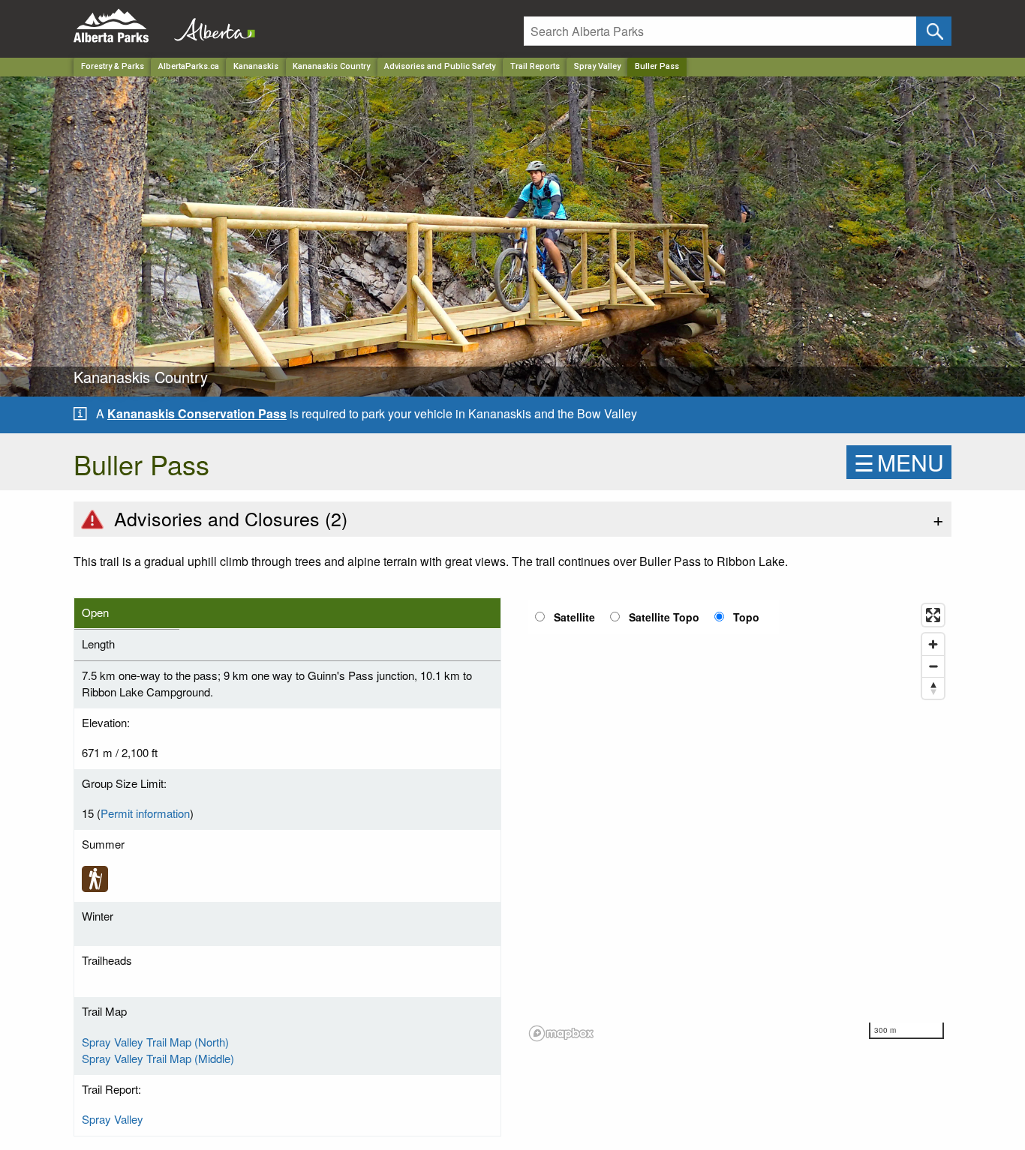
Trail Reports (535, 66)
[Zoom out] (933, 666)
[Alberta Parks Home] (120, 25)
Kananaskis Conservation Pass (197, 413)
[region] (737, 822)
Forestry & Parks (112, 66)
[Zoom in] (933, 644)
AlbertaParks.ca (188, 66)
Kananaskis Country (331, 66)
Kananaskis (255, 66)
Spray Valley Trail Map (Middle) (158, 1058)
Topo (746, 616)
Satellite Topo (664, 616)
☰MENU (899, 462)
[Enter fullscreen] (933, 615)
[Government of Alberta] (210, 25)
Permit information (145, 813)
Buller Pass (657, 66)
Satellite (574, 616)
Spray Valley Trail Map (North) (155, 1042)
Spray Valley (597, 66)
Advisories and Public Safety (439, 66)
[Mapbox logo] (561, 1033)
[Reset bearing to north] (933, 688)
